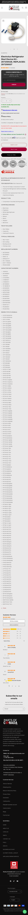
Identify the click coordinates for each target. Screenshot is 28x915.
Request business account (10, 804)
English (13, 899)
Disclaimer (6, 797)
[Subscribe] (23, 709)
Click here (11, 774)
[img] (11, 645)
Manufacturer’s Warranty (10, 110)
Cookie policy (6, 801)
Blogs (4, 811)
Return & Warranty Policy (9, 790)
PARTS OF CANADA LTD (10, 908)
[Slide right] (17, 49)
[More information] (25, 134)
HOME (4, 824)
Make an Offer (11, 155)
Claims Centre (6, 808)
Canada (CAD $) (13, 891)
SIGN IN (5, 846)
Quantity (3, 97)
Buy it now (14, 149)
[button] (2, 7)
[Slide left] (10, 49)
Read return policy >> (7, 131)
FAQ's (4, 842)
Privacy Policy (6, 794)
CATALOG (5, 831)
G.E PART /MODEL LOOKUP (10, 853)
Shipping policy (7, 787)
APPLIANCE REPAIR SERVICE (11, 856)
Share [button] (4, 608)
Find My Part (6, 815)
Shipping (3, 93)
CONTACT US (6, 838)
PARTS (5, 835)
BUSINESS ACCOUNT (9, 849)
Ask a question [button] (14, 624)
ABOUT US (6, 828)
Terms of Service (7, 783)
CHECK (14, 84)
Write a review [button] (14, 621)
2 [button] (12, 686)
